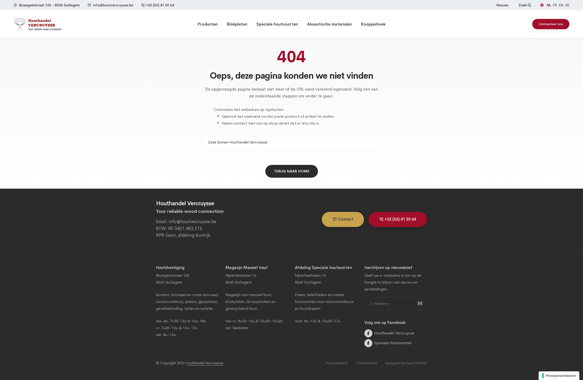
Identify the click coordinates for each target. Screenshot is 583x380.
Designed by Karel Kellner (406, 363)
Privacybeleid (336, 363)
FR (555, 5)
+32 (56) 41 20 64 (160, 5)
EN (561, 5)
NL (549, 5)
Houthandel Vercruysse (204, 363)
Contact (345, 219)
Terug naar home (291, 171)
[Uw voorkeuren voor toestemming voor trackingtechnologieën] (559, 375)
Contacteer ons (551, 24)
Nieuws (502, 5)
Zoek (523, 5)
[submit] (419, 303)
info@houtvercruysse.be (113, 5)
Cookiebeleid (366, 363)
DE (567, 5)
